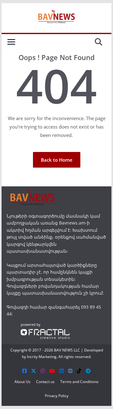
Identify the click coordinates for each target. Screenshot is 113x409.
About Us (22, 381)
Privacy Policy (56, 395)
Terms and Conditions (79, 381)
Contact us (45, 381)
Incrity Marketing (41, 356)
